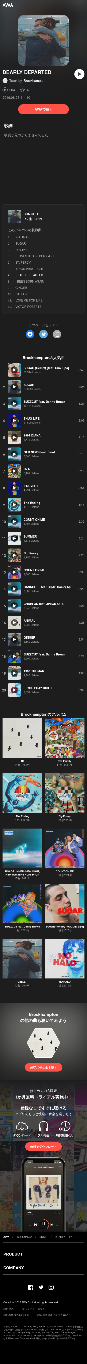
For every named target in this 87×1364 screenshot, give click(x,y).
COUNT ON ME (65, 871)
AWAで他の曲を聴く (43, 1067)
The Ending (22, 816)
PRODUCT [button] (13, 1254)
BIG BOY (21, 294)
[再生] (79, 74)
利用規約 (8, 1309)
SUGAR (20, 243)
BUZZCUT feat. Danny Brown (22, 926)
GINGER (31, 213)
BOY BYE (21, 250)
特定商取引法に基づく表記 (52, 1315)
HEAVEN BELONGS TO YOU (34, 256)
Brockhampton (34, 80)
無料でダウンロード (43, 1146)
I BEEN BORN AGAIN (29, 281)
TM (22, 761)
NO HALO (22, 237)
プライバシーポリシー (35, 1309)
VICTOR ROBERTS (28, 306)
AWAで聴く (44, 109)
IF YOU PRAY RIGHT (29, 269)
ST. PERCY (23, 262)
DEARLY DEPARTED (67, 1237)
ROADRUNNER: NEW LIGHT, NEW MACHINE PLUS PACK (22, 872)
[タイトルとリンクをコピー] (57, 334)
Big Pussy (64, 816)
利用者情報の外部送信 (16, 1315)
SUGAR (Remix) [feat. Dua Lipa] (65, 926)
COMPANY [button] (13, 1267)
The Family (64, 761)
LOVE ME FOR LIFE (28, 300)
